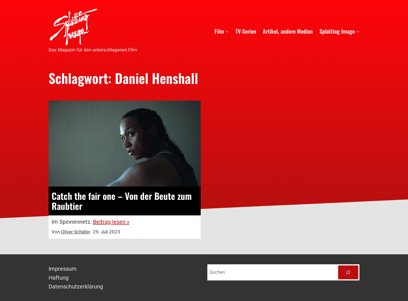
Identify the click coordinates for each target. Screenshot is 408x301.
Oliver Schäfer (75, 232)
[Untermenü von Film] (227, 31)
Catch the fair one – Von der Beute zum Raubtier (122, 201)
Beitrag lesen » (111, 221)
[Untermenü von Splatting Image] (357, 31)
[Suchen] (348, 272)
